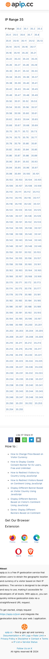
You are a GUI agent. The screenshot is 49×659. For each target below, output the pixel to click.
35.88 (26, 155)
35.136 (28, 228)
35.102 (9, 180)
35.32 (26, 71)
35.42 (9, 89)
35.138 (9, 234)
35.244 (29, 391)
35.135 (18, 228)
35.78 (9, 143)
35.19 (17, 53)
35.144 (28, 240)
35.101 (36, 173)
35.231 (19, 373)
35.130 (9, 222)
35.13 (40, 41)
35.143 (18, 240)
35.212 (28, 343)
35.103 (18, 180)
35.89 (34, 155)
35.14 (9, 47)
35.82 (9, 149)
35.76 (26, 137)
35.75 (17, 137)
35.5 (15, 34)
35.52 (25, 101)
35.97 (35, 167)
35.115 (18, 198)
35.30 (9, 71)
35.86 (9, 155)
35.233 (39, 373)
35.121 (36, 204)
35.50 (9, 101)
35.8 (36, 34)
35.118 (9, 204)
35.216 (28, 349)
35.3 (39, 28)
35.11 (24, 41)
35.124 (28, 210)
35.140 (28, 234)
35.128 (28, 216)
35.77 (34, 137)
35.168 (28, 276)
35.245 (39, 391)
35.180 (28, 294)
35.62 (9, 119)
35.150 (9, 252)
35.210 (9, 343)
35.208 (29, 337)
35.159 (18, 264)
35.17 (33, 47)
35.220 (28, 355)
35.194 (9, 318)
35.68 (26, 125)
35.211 (18, 343)
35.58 (9, 113)
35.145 (37, 240)
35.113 (36, 192)
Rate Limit (38, 635)
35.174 (9, 288)
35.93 (34, 161)
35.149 (37, 246)
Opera (18, 556)
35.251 (19, 403)
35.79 (17, 143)
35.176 (28, 288)
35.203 (19, 331)
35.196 (28, 318)
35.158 (9, 264)
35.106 (9, 186)
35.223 (19, 361)
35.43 (17, 89)
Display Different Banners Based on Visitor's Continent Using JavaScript (25, 502)
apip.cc (8, 632)
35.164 (28, 270)
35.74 (9, 137)
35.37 (35, 77)
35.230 (9, 373)
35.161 (37, 264)
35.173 (37, 282)
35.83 (17, 149)
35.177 (37, 288)
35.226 (9, 367)
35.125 (37, 210)
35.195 (18, 318)
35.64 (26, 119)
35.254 (9, 409)
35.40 (26, 83)
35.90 (9, 161)
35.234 (9, 379)
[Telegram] (31, 439)
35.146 (9, 246)
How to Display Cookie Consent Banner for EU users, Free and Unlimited (26, 464)
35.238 (9, 385)
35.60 (26, 113)
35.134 (9, 228)
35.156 (28, 258)
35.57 (34, 107)
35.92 (26, 161)
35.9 (8, 41)
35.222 (9, 361)
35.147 (18, 246)
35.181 (37, 294)
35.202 (9, 331)
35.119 (18, 204)
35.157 (37, 258)
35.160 (28, 264)
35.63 (17, 119)
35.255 (19, 409)
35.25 (34, 59)
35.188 (28, 306)
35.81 (34, 143)
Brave (30, 556)
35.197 (37, 318)
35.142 (9, 240)
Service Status (30, 642)
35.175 (18, 288)
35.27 (17, 65)
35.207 (19, 337)
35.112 (27, 192)
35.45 (35, 89)
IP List (16, 642)
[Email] (38, 439)
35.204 (29, 331)
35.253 (38, 403)
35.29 (34, 65)
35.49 (35, 95)
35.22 (9, 59)
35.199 (18, 325)
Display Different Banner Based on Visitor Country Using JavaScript (27, 491)
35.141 (37, 234)
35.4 (8, 34)
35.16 (25, 47)
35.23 (17, 59)
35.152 (27, 252)
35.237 (39, 379)
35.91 (17, 161)
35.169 (37, 276)
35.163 (18, 270)
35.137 (37, 228)
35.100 (26, 173)
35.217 (37, 349)
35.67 (18, 125)
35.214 (9, 349)
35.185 (37, 300)
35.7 (29, 34)
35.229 (38, 367)
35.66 (9, 125)
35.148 (28, 246)
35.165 (37, 270)
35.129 (37, 216)
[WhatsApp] (24, 439)
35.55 (17, 107)
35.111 (18, 192)
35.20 (25, 53)
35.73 (34, 131)
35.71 (17, 131)
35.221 (38, 355)
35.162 (9, 270)
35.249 (39, 397)
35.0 (18, 28)
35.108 (28, 186)
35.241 (39, 385)
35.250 (9, 403)
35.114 (9, 198)
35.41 (34, 83)
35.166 (9, 276)
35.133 (37, 222)
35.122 (9, 210)
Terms (45, 638)
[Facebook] (10, 439)
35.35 (18, 77)
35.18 (8, 53)
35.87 (17, 155)
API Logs (26, 635)
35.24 (26, 59)
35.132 (28, 222)
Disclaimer (23, 638)
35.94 (9, 167)
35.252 (28, 403)
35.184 (28, 300)
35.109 (37, 186)
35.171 (18, 282)
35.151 (18, 252)
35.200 (28, 325)
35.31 (17, 71)
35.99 (17, 173)
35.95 (18, 167)
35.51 (17, 101)
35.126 (9, 216)
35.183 (18, 300)
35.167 (18, 276)
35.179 (18, 294)
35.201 (38, 325)
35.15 (17, 47)
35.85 (34, 149)
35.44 (26, 89)
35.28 (26, 65)
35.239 (19, 385)
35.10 (16, 41)
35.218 (9, 355)
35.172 (27, 282)
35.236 (29, 379)
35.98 (9, 173)
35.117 (36, 198)
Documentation (11, 635)
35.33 (34, 71)
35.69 (35, 125)
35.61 (34, 113)
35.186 (9, 306)
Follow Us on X (24, 648)
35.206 (9, 337)
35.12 (31, 41)
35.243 (19, 391)
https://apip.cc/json (10, 614)
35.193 (37, 312)
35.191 (18, 312)
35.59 (17, 113)
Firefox (12, 542)
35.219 (18, 355)
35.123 (18, 210)
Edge (36, 542)
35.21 (33, 53)
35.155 (18, 258)
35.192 (28, 312)
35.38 (9, 83)
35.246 (9, 397)
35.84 (26, 149)
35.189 (37, 306)
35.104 (28, 180)
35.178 (9, 294)
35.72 (25, 131)
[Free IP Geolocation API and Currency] (19, 5)
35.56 (26, 107)
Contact (35, 638)
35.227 (19, 367)
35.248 (29, 397)
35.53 (34, 101)
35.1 (26, 28)
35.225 (38, 361)
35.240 (29, 385)
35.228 (29, 367)
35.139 (18, 234)
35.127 (18, 216)
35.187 (18, 306)
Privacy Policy (8, 638)
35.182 (9, 300)
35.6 (22, 34)
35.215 (18, 349)
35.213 (37, 343)
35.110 (9, 192)
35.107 (18, 186)
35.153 (37, 252)
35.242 (9, 391)
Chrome (24, 542)
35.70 (9, 131)
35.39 (17, 83)
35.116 (27, 198)
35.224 (29, 361)
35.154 (9, 258)
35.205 (39, 331)
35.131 (18, 222)
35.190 (9, 312)
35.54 (9, 107)
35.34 (9, 77)
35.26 (9, 65)
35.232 (29, 373)
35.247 (19, 397)
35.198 (9, 325)
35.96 (26, 167)
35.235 (19, 379)
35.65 (35, 119)
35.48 (26, 95)
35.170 (9, 282)
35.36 (26, 77)
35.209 (39, 337)
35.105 (37, 180)
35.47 (18, 95)
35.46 (9, 95)
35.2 (32, 28)
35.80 (26, 143)
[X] (17, 439)
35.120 (27, 204)
